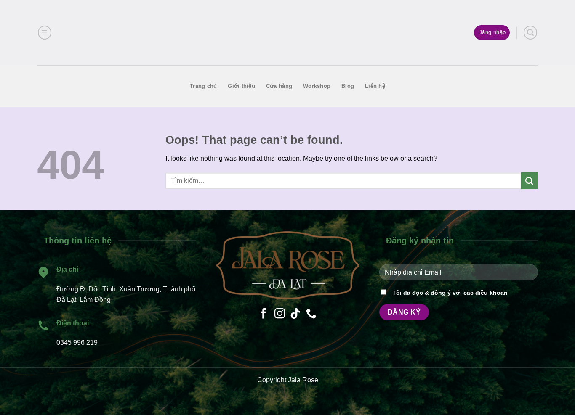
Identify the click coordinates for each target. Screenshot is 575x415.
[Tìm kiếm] (530, 32)
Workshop (316, 86)
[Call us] (311, 314)
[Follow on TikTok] (295, 314)
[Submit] (529, 180)
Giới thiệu (241, 86)
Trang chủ (203, 86)
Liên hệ (375, 86)
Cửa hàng (279, 86)
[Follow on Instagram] (279, 314)
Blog (347, 86)
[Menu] (44, 32)
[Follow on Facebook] (263, 314)
